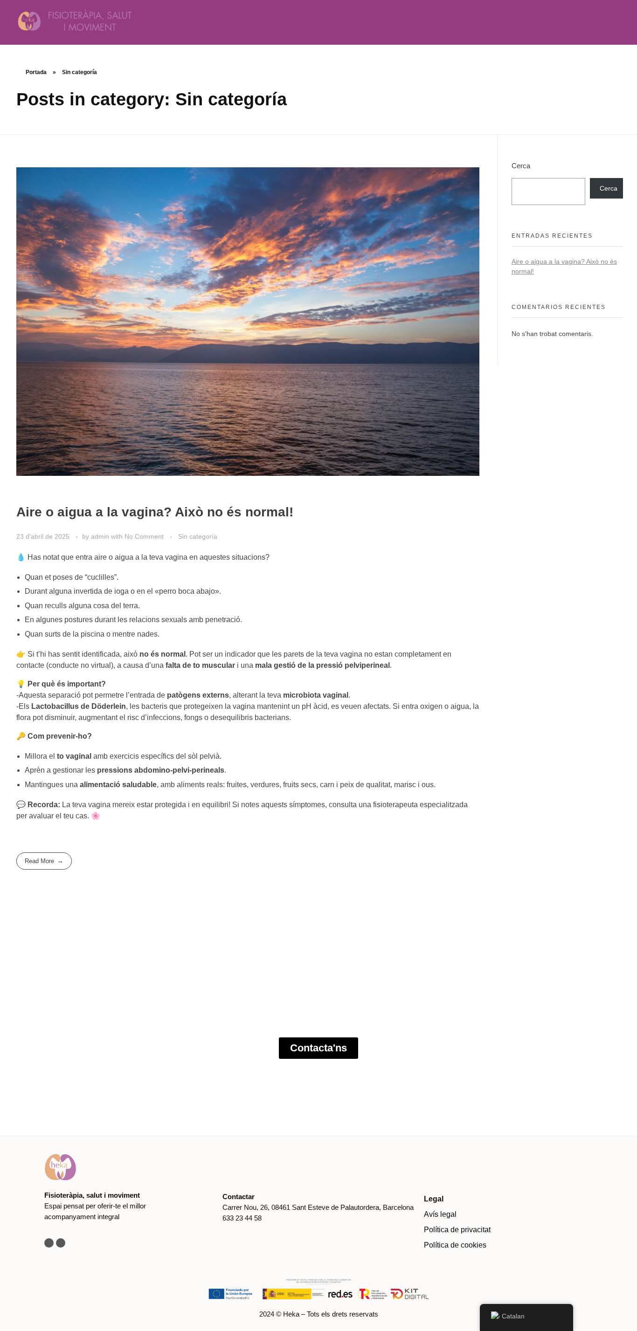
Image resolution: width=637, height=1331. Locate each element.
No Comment (144, 536)
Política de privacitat (457, 1230)
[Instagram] (49, 1243)
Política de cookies (455, 1245)
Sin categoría (197, 536)
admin (101, 536)
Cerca (521, 166)
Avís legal (440, 1214)
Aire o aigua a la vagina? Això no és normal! (154, 512)
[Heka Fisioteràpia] (114, 20)
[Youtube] (60, 1243)
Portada (36, 72)
